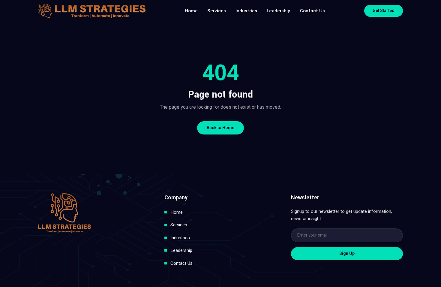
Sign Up (347, 253)
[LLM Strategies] (92, 11)
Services (216, 11)
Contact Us (312, 11)
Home (191, 11)
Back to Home (220, 128)
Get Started (383, 11)
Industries (246, 11)
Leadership (278, 11)
